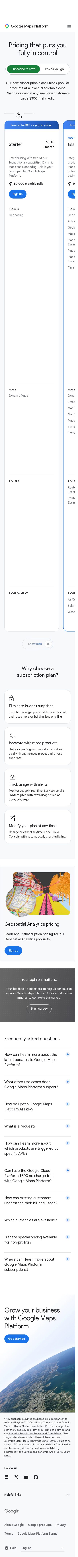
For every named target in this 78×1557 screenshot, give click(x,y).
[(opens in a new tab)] (12, 1511)
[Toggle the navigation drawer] (69, 26)
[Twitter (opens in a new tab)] (16, 1477)
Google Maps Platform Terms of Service (39, 1429)
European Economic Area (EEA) (43, 1451)
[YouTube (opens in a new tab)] (26, 1477)
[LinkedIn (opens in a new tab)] (6, 1477)
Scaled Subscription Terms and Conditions (34, 1433)
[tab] (23, 69)
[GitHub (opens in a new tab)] (36, 1477)
